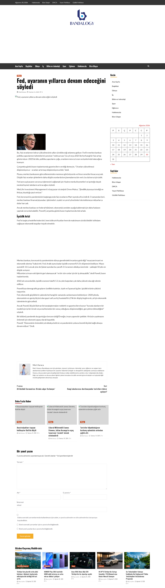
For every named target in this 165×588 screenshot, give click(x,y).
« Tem (112, 164)
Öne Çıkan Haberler (23, 566)
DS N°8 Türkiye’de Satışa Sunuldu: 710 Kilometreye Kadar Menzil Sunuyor (108, 574)
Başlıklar (29, 66)
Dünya (37, 66)
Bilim (128, 566)
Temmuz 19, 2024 (31, 433)
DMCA (54, 2)
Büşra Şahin (22, 581)
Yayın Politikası (65, 2)
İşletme (101, 566)
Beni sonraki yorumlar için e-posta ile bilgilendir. (39, 524)
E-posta (67, 493)
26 (124, 154)
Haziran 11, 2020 (34, 92)
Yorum (20, 462)
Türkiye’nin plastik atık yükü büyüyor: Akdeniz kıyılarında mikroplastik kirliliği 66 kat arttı (27, 575)
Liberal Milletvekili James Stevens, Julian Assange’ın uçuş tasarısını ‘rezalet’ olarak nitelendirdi (61, 431)
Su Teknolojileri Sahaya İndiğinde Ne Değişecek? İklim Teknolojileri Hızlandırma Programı (137, 575)
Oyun (73, 566)
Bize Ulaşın (46, 2)
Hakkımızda (36, 2)
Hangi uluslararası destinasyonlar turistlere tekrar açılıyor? (87, 389)
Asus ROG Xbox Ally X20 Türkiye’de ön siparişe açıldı (81, 572)
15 (141, 145)
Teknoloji (47, 566)
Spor (64, 66)
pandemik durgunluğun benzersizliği (42, 316)
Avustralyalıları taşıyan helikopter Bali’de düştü (26, 429)
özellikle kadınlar (53, 288)
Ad (18, 493)
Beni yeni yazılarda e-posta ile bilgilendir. (36, 529)
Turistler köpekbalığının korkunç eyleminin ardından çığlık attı (91, 430)
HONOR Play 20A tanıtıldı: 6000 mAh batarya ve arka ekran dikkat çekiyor (53, 574)
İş (43, 66)
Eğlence (72, 66)
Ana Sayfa (19, 66)
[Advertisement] (82, 46)
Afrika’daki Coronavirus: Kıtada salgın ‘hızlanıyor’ (36, 387)
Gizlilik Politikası (78, 2)
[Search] (148, 66)
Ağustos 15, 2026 (113, 579)
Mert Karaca (22, 92)
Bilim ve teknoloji (53, 66)
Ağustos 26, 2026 (31, 581)
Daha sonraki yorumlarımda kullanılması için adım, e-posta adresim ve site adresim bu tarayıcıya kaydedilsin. (57, 518)
